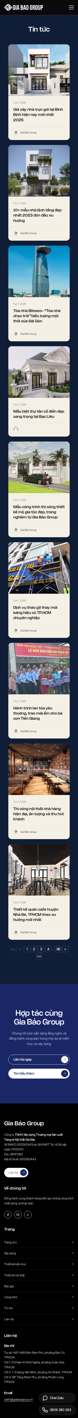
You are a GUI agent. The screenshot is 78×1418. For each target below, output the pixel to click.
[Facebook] (8, 1214)
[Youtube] (18, 1214)
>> (39, 956)
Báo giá (9, 1286)
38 (58, 949)
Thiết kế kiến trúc (15, 1264)
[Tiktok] (28, 1214)
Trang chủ (10, 1242)
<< (13, 949)
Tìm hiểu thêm (24, 1073)
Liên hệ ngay (23, 1059)
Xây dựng (10, 1253)
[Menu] (71, 7)
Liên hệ (13, 1172)
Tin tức (8, 1308)
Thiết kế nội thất (14, 1275)
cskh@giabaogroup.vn (18, 1399)
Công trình (10, 1297)
